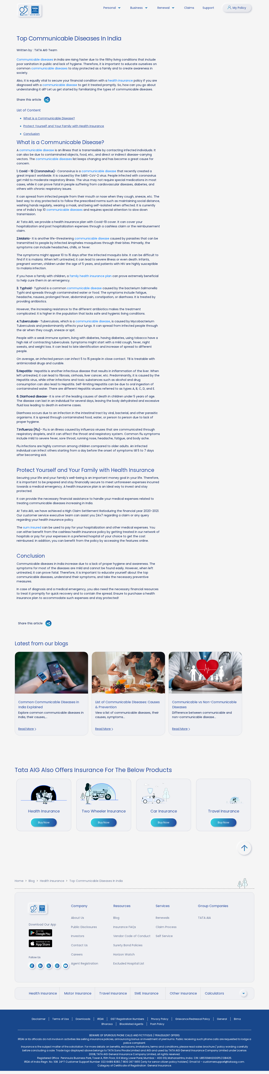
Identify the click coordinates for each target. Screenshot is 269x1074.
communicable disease (59, 85)
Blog (31, 881)
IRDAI (100, 1019)
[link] (51, 694)
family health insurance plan (91, 276)
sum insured (32, 527)
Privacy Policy (159, 1019)
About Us (77, 918)
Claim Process (166, 927)
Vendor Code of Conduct (131, 936)
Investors (77, 936)
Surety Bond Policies (127, 945)
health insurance (120, 80)
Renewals (162, 918)
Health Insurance (52, 881)
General (222, 1019)
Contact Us (79, 945)
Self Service (164, 936)
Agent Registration (84, 963)
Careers (77, 954)
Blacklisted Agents (131, 1024)
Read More (26, 729)
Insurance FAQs (124, 927)
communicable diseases (49, 68)
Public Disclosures (84, 927)
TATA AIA (204, 918)
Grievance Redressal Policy (192, 1019)
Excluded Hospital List (128, 963)
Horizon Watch (124, 954)
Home (19, 881)
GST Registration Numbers (127, 1019)
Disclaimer (38, 1019)
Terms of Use (60, 1019)
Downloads (83, 1019)
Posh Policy (157, 1024)
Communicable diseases (35, 59)
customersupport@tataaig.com (223, 1062)
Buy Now (44, 822)
